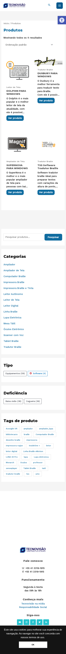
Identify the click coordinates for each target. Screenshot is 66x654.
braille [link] (26, 434)
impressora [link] (31, 440)
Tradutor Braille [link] (12, 347)
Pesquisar (53, 237)
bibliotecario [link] (12, 434)
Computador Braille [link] (15, 276)
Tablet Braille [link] (11, 341)
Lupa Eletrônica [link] (12, 317)
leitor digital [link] (11, 451)
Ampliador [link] (9, 264)
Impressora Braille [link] (14, 282)
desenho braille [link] (13, 440)
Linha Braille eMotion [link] (33, 451)
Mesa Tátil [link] (9, 323)
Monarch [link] (10, 462)
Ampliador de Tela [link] (14, 270)
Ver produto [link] (15, 118)
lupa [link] (26, 457)
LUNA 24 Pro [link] (12, 457)
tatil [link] (44, 468)
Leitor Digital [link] (11, 305)
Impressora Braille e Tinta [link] (18, 288)
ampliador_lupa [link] (46, 429)
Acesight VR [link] (11, 429)
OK (33, 645)
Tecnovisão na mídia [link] (33, 603)
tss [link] (27, 474)
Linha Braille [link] (10, 311)
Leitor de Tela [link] (11, 299)
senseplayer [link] (11, 468)
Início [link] (6, 23)
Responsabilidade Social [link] (33, 607)
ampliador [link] (28, 429)
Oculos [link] (23, 462)
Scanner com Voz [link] (14, 335)
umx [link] (37, 474)
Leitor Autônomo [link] (13, 294)
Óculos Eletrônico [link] (14, 329)
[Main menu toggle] (59, 5)
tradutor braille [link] (13, 474)
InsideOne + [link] (34, 445)
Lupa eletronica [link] (41, 457)
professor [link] (38, 462)
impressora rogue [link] (14, 445)
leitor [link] (48, 445)
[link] (62, 20)
